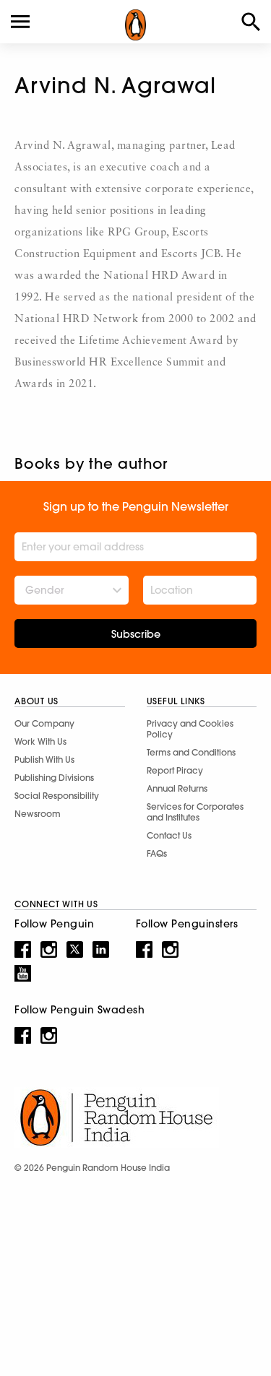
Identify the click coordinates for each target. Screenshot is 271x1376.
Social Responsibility (56, 795)
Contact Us (169, 835)
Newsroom (37, 813)
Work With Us (40, 741)
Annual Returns (177, 788)
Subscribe (135, 634)
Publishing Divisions (54, 777)
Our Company (44, 723)
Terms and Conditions (191, 752)
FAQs (157, 853)
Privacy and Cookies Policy (190, 729)
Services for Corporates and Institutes (195, 812)
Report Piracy (175, 770)
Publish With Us (44, 759)
